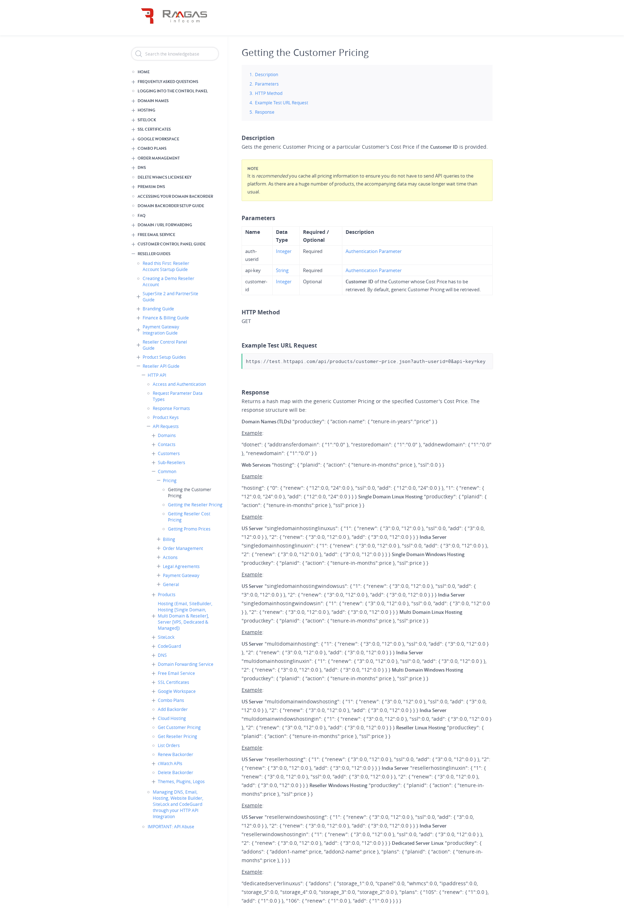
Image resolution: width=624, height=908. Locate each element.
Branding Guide (158, 308)
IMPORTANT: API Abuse (171, 826)
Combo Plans (152, 148)
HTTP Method (268, 93)
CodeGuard (169, 646)
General (171, 584)
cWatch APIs (170, 763)
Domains (167, 435)
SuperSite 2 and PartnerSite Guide (170, 296)
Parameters (267, 84)
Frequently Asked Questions (168, 81)
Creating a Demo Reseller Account (168, 281)
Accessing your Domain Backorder (175, 196)
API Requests (166, 426)
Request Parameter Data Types (178, 396)
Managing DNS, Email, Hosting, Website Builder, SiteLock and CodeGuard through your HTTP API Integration (178, 804)
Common (167, 471)
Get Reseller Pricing (177, 736)
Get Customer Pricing (179, 727)
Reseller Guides (154, 254)
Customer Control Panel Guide (171, 244)
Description (266, 74)
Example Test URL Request (281, 102)
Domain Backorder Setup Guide (171, 206)
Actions (170, 557)
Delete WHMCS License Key (164, 177)
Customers (169, 453)
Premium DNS (151, 186)
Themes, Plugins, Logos (181, 781)
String (282, 270)
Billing (169, 539)
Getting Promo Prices (189, 529)
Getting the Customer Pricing (189, 492)
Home (144, 72)
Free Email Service (156, 234)
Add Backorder (173, 709)
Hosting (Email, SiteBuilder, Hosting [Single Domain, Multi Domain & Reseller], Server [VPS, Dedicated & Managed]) (185, 616)
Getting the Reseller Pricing (195, 504)
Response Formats (171, 408)
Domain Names (153, 101)
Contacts (167, 444)
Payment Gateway (181, 575)
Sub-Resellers (171, 462)
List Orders (169, 745)
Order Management (159, 158)
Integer (283, 251)
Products (167, 594)
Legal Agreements (181, 566)
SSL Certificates (154, 129)
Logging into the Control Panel (173, 91)
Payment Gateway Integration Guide (161, 330)
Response (264, 112)
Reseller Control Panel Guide (165, 345)
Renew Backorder (175, 754)
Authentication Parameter (374, 251)
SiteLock (147, 120)
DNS (142, 167)
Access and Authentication (179, 384)
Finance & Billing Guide (166, 317)
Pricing (170, 480)
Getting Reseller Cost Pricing (189, 517)
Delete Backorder (175, 772)
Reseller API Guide (161, 366)
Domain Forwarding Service (185, 664)
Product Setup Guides (164, 357)
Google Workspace (158, 139)
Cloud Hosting (172, 718)
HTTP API (157, 375)
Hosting (146, 110)
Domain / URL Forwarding (165, 225)
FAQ (142, 215)
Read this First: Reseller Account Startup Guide (166, 266)
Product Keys (166, 417)
